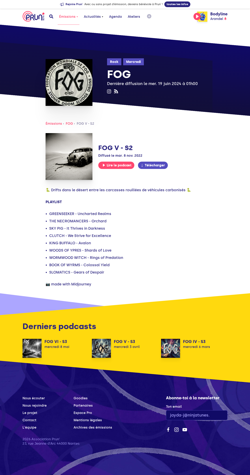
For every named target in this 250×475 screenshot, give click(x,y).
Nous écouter (34, 398)
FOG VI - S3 (55, 341)
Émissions (67, 17)
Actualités (92, 17)
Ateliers (134, 17)
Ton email (174, 407)
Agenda (115, 17)
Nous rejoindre (35, 406)
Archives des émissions (93, 427)
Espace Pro (83, 413)
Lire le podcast (119, 165)
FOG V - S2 (85, 124)
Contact (29, 420)
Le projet (30, 413)
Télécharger (155, 165)
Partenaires (83, 406)
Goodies (81, 398)
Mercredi (133, 62)
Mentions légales (88, 420)
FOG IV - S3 (194, 341)
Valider (215, 415)
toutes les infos (177, 4)
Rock (114, 62)
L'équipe (29, 427)
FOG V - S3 (124, 341)
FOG (69, 124)
